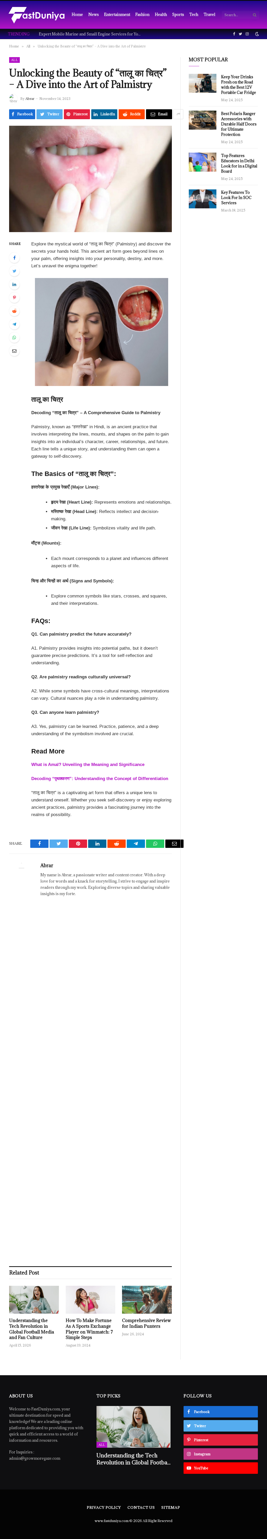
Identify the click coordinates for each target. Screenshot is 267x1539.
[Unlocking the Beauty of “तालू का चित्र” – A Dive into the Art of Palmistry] (90, 179)
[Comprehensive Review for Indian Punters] (147, 1300)
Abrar (29, 98)
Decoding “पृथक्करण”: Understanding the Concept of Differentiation (99, 778)
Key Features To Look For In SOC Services (236, 197)
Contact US (141, 1507)
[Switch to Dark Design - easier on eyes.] (256, 34)
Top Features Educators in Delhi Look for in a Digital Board (239, 163)
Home (77, 14)
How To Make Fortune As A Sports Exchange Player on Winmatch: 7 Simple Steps (89, 1329)
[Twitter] (14, 271)
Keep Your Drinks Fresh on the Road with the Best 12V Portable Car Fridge (238, 84)
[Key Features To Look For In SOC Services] (202, 198)
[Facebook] (14, 257)
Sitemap (170, 1507)
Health (161, 14)
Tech (193, 14)
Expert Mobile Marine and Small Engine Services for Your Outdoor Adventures (91, 34)
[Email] (14, 351)
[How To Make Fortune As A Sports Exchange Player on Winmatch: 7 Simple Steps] (91, 1300)
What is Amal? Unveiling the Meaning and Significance (87, 764)
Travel (209, 14)
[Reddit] (14, 311)
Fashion (142, 14)
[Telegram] (14, 324)
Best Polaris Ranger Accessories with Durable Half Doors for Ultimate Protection (239, 124)
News (93, 14)
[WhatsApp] (14, 337)
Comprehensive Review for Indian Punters (146, 1323)
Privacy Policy (104, 1507)
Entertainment (117, 14)
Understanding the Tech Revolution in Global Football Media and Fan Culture (31, 1329)
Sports (178, 14)
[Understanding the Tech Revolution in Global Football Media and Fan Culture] (34, 1300)
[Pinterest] (14, 297)
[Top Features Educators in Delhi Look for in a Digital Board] (202, 162)
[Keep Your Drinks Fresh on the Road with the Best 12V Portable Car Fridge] (202, 83)
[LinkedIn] (14, 284)
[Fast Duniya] (36, 15)
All (14, 60)
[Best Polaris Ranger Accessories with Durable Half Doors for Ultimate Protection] (202, 120)
